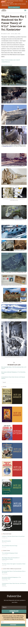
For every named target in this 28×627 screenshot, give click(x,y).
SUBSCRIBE (13, 625)
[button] (14, 4)
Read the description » (14, 7)
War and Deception (6, 541)
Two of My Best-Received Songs (9, 545)
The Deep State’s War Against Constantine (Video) (13, 563)
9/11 (13, 33)
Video (19, 33)
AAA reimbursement (6, 65)
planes (16, 33)
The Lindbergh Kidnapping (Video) (10, 553)
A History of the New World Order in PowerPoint (13, 536)
